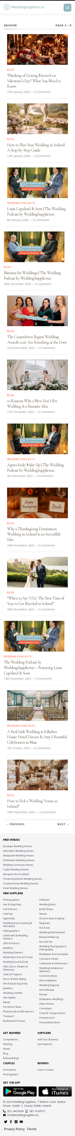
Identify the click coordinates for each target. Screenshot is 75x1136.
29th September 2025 (21, 812)
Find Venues (9, 1069)
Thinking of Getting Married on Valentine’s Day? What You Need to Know (34, 81)
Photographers (11, 899)
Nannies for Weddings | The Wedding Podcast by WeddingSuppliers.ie (32, 275)
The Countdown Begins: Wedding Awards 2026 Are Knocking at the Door (37, 339)
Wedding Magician (49, 985)
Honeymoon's (47, 1017)
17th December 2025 (20, 412)
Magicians (44, 923)
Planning (7, 1044)
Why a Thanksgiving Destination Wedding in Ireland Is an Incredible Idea (34, 534)
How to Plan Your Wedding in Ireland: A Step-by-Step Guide (36, 147)
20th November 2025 (20, 609)
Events (6, 1048)
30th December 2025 (17, 284)
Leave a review (45, 1069)
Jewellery (8, 948)
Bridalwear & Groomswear (53, 954)
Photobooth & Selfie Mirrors (18, 1011)
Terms (32, 1129)
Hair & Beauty (46, 989)
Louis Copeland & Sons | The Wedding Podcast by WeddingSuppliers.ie (36, 211)
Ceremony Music (48, 975)
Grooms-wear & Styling (51, 918)
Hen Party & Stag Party (15, 983)
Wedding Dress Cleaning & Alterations (17, 924)
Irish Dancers (10, 909)
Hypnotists (9, 918)
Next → (63, 824)
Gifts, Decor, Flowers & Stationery (15, 968)
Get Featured (45, 1044)
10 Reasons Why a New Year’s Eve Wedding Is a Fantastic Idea (32, 403)
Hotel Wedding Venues (15, 888)
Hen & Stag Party (12, 904)
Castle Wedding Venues (16, 869)
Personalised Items (49, 1022)
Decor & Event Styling (14, 979)
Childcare (44, 899)
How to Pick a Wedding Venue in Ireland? (32, 803)
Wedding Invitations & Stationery (51, 969)
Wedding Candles (12, 993)
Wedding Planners (13, 952)
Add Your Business (48, 1039)
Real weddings (11, 1058)
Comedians (45, 1008)
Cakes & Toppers (12, 974)
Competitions (10, 1039)
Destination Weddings (51, 999)
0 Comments (42, 92)
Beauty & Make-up (49, 937)
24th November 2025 (20, 545)
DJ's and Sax (45, 941)
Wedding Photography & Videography (52, 948)
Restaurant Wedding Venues (18, 855)
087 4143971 (37, 1111)
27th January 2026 (18, 92)
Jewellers (8, 988)
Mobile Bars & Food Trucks (17, 957)
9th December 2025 (19, 476)
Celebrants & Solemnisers (53, 963)
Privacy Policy (14, 1129)
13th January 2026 (18, 156)
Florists (43, 994)
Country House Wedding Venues (20, 883)
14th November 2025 (17, 678)
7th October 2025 (18, 748)
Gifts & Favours (11, 943)
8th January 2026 (17, 220)
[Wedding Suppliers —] (24, 7)
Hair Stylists (9, 997)
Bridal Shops (46, 909)
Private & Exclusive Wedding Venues (22, 878)
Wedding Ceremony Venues (18, 865)
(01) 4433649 (15, 1111)
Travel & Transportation (52, 1013)
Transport (8, 1016)
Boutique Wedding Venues (17, 846)
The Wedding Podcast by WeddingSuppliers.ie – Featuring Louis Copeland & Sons (33, 667)
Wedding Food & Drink (15, 962)
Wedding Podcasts (21, 203)
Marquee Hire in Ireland (16, 874)
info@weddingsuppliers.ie (23, 1115)
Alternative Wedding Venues (18, 851)
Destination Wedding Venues (18, 860)
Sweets (43, 913)
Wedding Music (47, 904)
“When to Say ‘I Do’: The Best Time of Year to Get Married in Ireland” (35, 601)
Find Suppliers (10, 1074)
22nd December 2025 (21, 348)
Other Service (46, 1003)
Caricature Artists (48, 958)
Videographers (11, 930)
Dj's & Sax (44, 927)
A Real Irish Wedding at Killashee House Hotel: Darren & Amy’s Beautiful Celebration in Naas (37, 737)
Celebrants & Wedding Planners (15, 937)
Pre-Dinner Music (12, 1007)
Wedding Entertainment (52, 932)
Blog (10, 69)
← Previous (15, 824)
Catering (7, 913)
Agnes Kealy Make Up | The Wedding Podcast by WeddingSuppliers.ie (35, 467)
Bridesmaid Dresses (14, 1020)
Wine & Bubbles (48, 980)
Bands (6, 1002)
